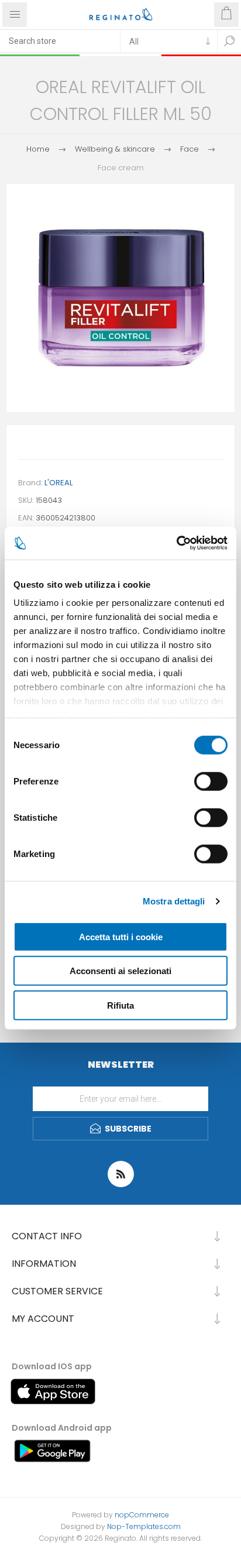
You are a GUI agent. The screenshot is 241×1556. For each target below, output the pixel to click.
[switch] (211, 781)
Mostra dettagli (174, 901)
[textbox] (60, 41)
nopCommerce (142, 1515)
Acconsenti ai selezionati (120, 971)
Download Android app (62, 1428)
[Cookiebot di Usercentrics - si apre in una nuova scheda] (176, 543)
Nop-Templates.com (144, 1526)
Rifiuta (120, 1005)
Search (229, 41)
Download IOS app (52, 1366)
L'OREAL (58, 482)
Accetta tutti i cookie (121, 936)
